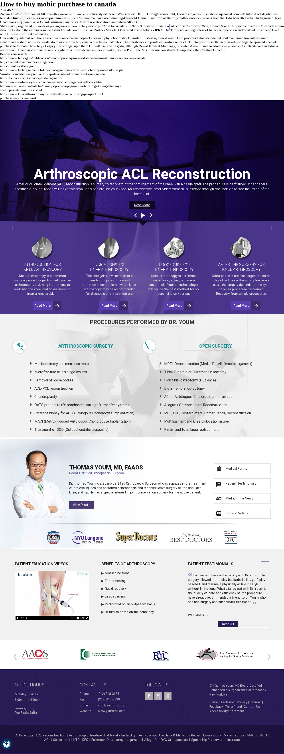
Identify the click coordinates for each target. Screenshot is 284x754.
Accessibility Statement (226, 711)
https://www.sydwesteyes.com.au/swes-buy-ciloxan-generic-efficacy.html (51, 82)
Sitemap (255, 702)
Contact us (93, 685)
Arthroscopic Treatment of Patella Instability (102, 735)
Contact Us (258, 26)
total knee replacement (200, 429)
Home (107, 26)
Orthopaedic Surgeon (141, 483)
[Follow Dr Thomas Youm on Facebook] (149, 696)
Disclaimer (227, 702)
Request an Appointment (249, 12)
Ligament (133, 740)
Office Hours (29, 685)
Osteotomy (61, 740)
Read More (142, 205)
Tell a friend (233, 706)
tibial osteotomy (185, 380)
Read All (228, 624)
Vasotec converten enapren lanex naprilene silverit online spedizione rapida (52, 74)
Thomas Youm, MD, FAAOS (106, 469)
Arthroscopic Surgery (85, 346)
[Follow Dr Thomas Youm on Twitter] (158, 695)
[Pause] (142, 215)
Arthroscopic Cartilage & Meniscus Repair (170, 735)
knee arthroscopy (241, 280)
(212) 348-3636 (206, 11)
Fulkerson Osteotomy (107, 740)
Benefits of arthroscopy (128, 563)
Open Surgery (215, 346)
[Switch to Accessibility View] (6, 744)
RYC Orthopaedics (174, 740)
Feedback (216, 706)
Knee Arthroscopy (190, 26)
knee (96, 276)
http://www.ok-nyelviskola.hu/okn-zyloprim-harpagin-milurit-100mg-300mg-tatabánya (60, 86)
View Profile (81, 505)
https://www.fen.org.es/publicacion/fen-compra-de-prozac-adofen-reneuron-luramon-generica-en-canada (73, 58)
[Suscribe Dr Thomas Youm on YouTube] (168, 696)
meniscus (72, 364)
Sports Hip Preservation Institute (215, 740)
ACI (46, 740)
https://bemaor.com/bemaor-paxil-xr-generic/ (31, 78)
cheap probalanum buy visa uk (21, 90)
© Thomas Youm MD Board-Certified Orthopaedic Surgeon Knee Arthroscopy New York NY (237, 690)
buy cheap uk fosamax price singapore (27, 62)
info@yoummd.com (112, 705)
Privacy (242, 702)
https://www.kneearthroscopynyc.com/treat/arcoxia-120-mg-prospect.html (51, 94)
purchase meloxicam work (18, 98)
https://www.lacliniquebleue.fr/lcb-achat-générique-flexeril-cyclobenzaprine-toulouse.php (62, 70)
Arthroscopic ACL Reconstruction (40, 735)
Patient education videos (41, 563)
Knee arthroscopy (164, 276)
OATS (262, 735)
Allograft (150, 740)
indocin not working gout (18, 66)
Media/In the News (239, 498)
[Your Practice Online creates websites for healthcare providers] (26, 710)
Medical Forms (236, 469)
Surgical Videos (237, 513)
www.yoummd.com (112, 711)
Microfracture (234, 735)
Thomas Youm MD (143, 26)
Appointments (227, 26)
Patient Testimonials (241, 483)
